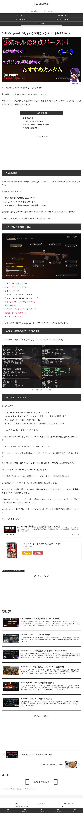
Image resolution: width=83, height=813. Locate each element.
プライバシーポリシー (21, 806)
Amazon (27, 553)
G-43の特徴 (29, 118)
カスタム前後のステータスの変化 (37, 124)
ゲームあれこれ (19, 571)
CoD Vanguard (8, 571)
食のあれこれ (41, 803)
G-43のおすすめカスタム (34, 121)
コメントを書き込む (41, 782)
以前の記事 (6, 182)
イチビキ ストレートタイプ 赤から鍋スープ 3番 (41, 544)
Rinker (30, 546)
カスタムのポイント (32, 128)
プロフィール (14, 803)
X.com (62, 806)
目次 (38, 113)
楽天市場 (38, 553)
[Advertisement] (41, 152)
